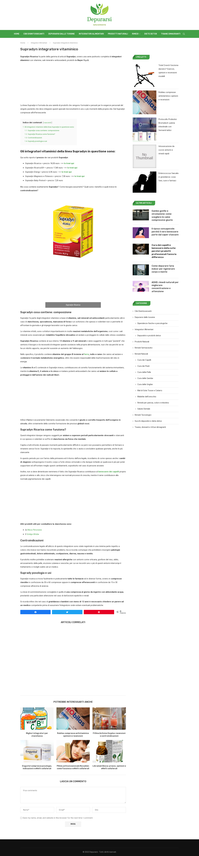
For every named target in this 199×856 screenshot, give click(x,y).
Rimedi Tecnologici (143, 415)
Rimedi (135, 34)
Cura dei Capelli (144, 360)
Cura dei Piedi (143, 366)
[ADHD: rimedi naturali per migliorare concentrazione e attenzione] (141, 286)
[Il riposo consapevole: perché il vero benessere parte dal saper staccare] (141, 232)
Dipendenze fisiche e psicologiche (152, 323)
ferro (86, 354)
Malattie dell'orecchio (146, 396)
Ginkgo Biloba (33, 534)
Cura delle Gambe (145, 378)
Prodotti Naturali (118, 34)
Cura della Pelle (144, 372)
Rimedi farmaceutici (143, 348)
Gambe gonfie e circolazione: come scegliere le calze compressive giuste (162, 215)
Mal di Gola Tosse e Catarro (149, 390)
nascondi (47, 123)
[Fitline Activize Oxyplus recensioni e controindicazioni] (109, 718)
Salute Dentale (143, 409)
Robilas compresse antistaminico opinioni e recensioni (168, 96)
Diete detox (150, 34)
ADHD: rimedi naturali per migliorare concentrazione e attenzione (165, 287)
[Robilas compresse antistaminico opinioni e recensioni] (73, 718)
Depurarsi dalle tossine (61, 34)
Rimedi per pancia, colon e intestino (153, 402)
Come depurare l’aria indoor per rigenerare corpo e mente (163, 269)
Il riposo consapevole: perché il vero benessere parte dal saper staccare (165, 231)
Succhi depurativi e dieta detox (148, 421)
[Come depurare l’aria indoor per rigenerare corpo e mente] (141, 269)
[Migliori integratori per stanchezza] (37, 718)
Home (16, 34)
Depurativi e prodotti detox (149, 335)
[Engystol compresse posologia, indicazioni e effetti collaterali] (37, 751)
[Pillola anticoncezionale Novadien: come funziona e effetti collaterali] (73, 751)
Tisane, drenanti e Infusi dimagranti (150, 427)
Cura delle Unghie (145, 384)
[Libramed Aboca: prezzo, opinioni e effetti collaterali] (109, 751)
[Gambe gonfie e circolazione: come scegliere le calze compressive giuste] (141, 214)
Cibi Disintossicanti (33, 34)
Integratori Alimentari (91, 34)
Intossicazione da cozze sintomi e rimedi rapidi (166, 150)
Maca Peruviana (34, 530)
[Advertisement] (73, 83)
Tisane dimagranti (170, 34)
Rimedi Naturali (141, 354)
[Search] (183, 34)
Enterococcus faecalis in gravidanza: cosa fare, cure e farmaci (169, 177)
